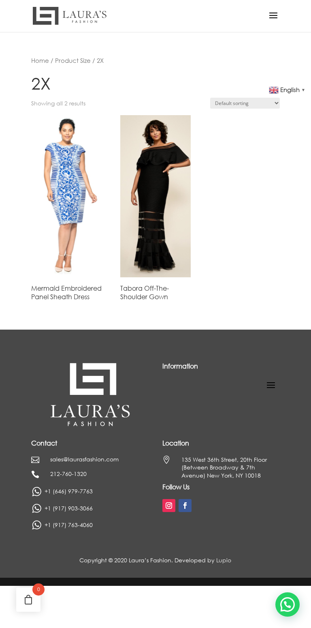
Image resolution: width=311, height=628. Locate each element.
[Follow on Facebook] (185, 505)
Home (40, 60)
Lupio (223, 560)
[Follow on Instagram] (168, 505)
